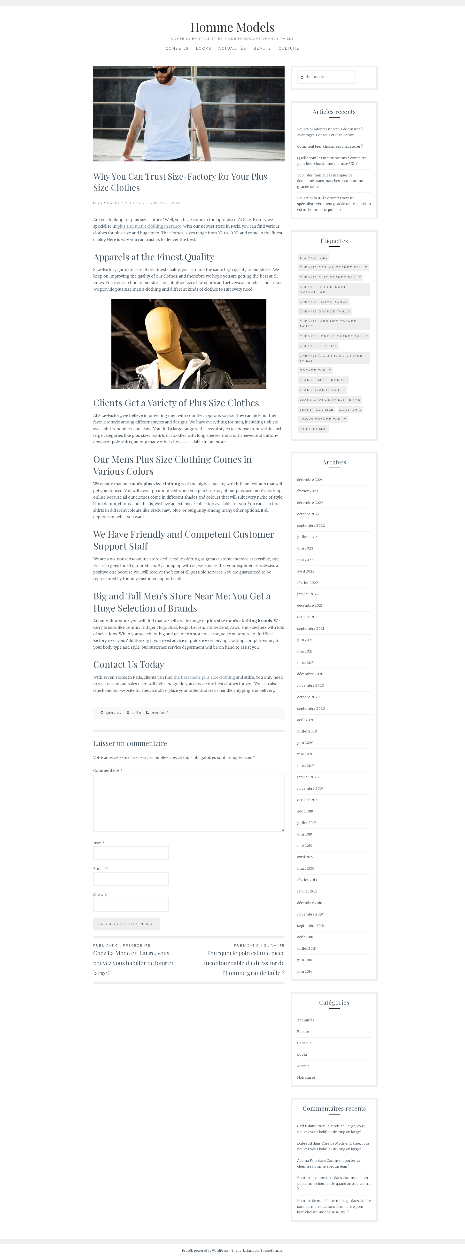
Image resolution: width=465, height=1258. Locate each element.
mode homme (314, 429)
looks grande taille (323, 419)
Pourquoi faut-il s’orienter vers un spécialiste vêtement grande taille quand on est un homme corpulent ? (334, 204)
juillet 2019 (306, 822)
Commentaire (108, 770)
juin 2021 (304, 640)
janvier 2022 (308, 594)
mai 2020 (305, 754)
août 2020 (305, 720)
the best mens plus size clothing (204, 677)
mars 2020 (306, 766)
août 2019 (305, 811)
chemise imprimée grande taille (328, 323)
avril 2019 (305, 857)
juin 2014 (304, 971)
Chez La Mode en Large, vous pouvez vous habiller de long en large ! (134, 960)
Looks (204, 48)
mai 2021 (304, 651)
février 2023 (307, 491)
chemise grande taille (325, 311)
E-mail (100, 869)
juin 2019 (304, 834)
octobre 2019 (307, 800)
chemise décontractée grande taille (325, 289)
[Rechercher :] (326, 77)
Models (303, 1066)
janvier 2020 (308, 777)
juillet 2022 (307, 537)
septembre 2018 (310, 926)
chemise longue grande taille (334, 336)
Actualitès (232, 48)
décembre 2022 (310, 503)
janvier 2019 (307, 891)
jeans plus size (317, 409)
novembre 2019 (310, 788)
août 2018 (305, 937)
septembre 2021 (310, 628)
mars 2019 (305, 868)
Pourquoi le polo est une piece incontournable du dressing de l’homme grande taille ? (244, 960)
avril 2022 (306, 571)
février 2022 (307, 583)
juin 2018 (304, 960)
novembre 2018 (310, 914)
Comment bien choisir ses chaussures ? (330, 146)
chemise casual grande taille (333, 267)
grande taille (316, 370)
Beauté (262, 48)
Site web (100, 894)
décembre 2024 (310, 480)
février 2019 (307, 880)
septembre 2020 (311, 708)
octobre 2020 (308, 697)
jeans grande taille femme (330, 399)
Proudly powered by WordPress (205, 1250)
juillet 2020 (307, 731)
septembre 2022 (311, 525)
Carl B (136, 713)
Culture (289, 48)
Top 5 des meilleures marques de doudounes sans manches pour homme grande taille (330, 181)
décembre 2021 (309, 605)
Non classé (106, 203)
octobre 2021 (308, 617)
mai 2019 (304, 846)
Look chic (350, 409)
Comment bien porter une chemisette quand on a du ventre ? (334, 1184)
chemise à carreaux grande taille (331, 358)
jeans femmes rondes (324, 380)
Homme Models (232, 27)
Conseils (177, 48)
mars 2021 (306, 663)
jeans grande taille (322, 390)
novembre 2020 (310, 685)
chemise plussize (318, 346)
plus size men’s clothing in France (149, 226)
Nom (99, 843)
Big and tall (314, 257)
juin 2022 (305, 548)
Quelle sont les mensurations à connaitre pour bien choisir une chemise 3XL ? (334, 1207)
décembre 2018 (309, 903)
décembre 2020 (310, 674)
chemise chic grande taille (330, 277)
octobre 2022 (308, 514)
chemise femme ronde (324, 301)
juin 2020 (305, 742)
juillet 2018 (306, 948)
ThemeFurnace (271, 1250)
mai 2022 (305, 560)
